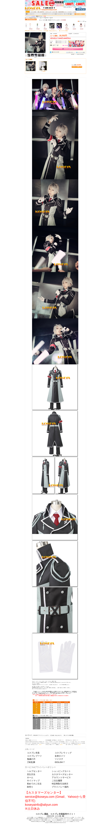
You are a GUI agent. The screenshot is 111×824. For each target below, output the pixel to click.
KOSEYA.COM (56, 822)
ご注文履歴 (80, 7)
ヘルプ (74, 7)
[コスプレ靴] (42, 17)
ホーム (30, 777)
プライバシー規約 (60, 787)
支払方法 (31, 774)
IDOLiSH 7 (60, 762)
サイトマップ (33, 780)
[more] (40, 744)
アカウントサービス (67, 7)
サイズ (51, 41)
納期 (51, 42)
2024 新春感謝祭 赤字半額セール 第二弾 (54, 740)
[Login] (80, 10)
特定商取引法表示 (60, 784)
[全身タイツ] (47, 17)
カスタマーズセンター (62, 774)
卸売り (30, 787)
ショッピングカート (61, 771)
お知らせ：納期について (31, 740)
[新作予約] (33, 17)
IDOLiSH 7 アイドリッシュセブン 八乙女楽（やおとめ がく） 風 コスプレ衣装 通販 (53, 735)
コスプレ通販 (49, 821)
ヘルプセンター (34, 771)
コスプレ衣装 (33, 753)
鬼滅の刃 (31, 759)
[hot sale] (51, 17)
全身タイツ (60, 756)
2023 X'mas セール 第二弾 (72, 740)
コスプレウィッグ (63, 753)
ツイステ (59, 759)
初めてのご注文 (34, 784)
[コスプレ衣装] (28, 17)
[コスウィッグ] (37, 17)
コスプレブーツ (34, 756)
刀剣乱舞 (31, 762)
